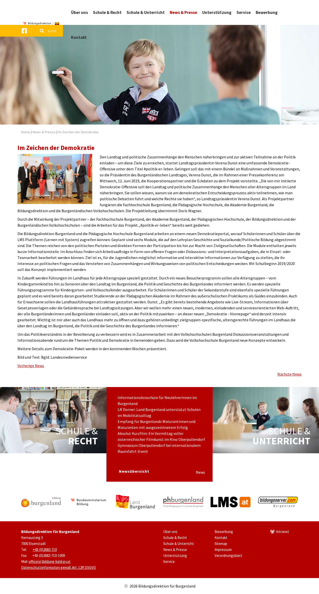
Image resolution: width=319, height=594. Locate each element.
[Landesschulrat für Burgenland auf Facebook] (24, 31)
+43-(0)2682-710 (45, 549)
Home (25, 132)
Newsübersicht (134, 471)
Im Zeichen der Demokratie (78, 132)
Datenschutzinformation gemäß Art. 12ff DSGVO (58, 567)
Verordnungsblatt (228, 555)
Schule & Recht (175, 537)
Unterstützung (175, 555)
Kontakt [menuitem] (79, 37)
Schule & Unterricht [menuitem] (146, 12)
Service (169, 561)
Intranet (282, 531)
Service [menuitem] (244, 12)
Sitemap (221, 543)
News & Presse (44, 132)
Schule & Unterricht (178, 543)
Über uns (170, 531)
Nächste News (289, 374)
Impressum (223, 549)
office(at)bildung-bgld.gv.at (50, 561)
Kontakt (221, 537)
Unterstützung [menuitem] (217, 12)
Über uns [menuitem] (79, 12)
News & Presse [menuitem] (183, 12)
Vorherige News (30, 365)
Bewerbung (224, 531)
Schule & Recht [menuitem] (107, 12)
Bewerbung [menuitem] (267, 12)
